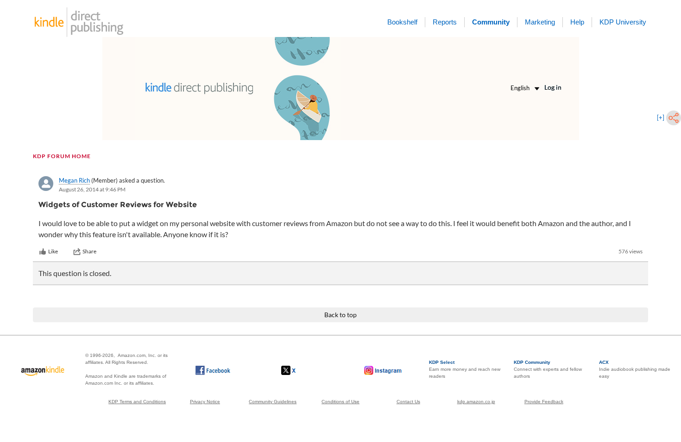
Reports (445, 22)
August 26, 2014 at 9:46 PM (92, 189)
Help (577, 22)
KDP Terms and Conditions (137, 401)
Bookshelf (402, 22)
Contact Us (408, 401)
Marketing (540, 22)
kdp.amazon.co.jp (476, 401)
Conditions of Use (340, 401)
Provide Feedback (543, 401)
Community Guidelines (272, 401)
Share (89, 251)
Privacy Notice (205, 401)
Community (491, 22)
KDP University (622, 22)
